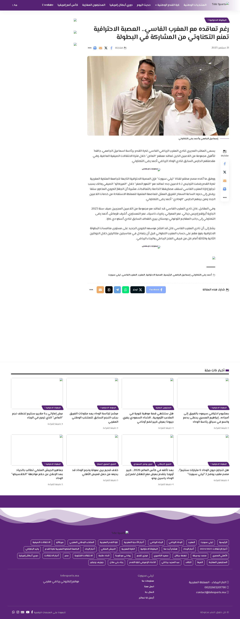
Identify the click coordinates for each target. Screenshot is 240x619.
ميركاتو (59, 542)
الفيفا (200, 562)
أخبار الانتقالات (51, 556)
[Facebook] (32, 612)
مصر (67, 556)
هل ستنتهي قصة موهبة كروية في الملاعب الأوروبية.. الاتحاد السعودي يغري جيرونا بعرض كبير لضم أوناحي (148, 418)
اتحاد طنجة (103, 556)
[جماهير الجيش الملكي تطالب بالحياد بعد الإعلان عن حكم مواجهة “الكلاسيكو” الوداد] (37, 450)
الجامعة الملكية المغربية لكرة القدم (62, 549)
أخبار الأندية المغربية (134, 542)
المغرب (141, 275)
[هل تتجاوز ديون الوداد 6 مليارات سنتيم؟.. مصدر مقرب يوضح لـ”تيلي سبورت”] (203, 450)
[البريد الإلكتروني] (100, 48)
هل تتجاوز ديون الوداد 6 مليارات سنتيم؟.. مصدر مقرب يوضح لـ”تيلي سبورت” (203, 472)
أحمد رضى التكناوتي (202, 275)
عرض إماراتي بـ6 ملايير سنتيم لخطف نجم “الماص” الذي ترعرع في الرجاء (37, 416)
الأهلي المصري (219, 556)
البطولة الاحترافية (149, 549)
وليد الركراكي (32, 549)
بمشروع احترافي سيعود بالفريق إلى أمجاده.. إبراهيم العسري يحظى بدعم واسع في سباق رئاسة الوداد (206, 418)
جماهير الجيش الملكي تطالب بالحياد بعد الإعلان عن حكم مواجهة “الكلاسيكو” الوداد (37, 474)
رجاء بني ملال (116, 562)
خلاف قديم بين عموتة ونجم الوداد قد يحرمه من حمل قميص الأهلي (95, 472)
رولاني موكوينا (123, 556)
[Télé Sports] (220, 5)
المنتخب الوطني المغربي (81, 542)
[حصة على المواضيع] (109, 289)
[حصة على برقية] (117, 289)
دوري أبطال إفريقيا (28, 556)
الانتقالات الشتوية (83, 556)
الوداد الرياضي (175, 542)
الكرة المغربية (128, 549)
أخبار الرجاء (90, 549)
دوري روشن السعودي (143, 464)
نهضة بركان (180, 556)
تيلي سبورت (114, 275)
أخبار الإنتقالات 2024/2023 (213, 549)
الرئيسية (168, 275)
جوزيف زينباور (97, 562)
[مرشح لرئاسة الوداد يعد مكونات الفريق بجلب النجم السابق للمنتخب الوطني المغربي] (92, 393)
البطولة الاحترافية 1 (217, 20)
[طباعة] (95, 48)
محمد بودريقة (199, 556)
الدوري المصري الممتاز (106, 464)
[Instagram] (18, 612)
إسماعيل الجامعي (181, 275)
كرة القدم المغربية (109, 542)
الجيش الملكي (108, 549)
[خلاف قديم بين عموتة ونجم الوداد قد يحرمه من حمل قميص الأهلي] (92, 450)
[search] (21, 5)
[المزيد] (89, 48)
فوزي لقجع (142, 556)
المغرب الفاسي (129, 275)
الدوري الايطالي (164, 464)
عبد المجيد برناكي (170, 562)
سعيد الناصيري (161, 556)
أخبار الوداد (188, 549)
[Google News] (22, 612)
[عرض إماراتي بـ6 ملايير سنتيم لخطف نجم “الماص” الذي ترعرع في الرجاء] (37, 393)
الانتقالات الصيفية (41, 542)
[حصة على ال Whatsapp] (125, 289)
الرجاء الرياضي (156, 542)
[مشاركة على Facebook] (111, 48)
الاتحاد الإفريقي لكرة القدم (142, 562)
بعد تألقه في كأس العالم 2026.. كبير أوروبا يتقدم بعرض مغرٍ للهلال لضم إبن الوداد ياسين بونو (149, 474)
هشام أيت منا (170, 549)
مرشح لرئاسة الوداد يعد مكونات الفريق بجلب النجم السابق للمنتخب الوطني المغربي (93, 418)
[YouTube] (27, 612)
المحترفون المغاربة (163, 407)
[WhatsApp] (13, 612)
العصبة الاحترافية (154, 275)
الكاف (188, 562)
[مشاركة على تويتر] (105, 48)
